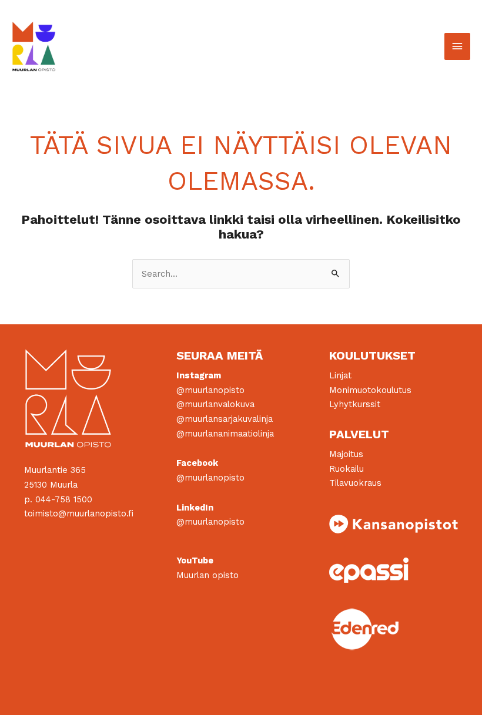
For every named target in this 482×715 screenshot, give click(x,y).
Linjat (340, 375)
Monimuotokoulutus (370, 390)
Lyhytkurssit (354, 404)
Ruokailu (346, 469)
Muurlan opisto (207, 575)
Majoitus (346, 454)
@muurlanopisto (210, 390)
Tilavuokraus (355, 483)
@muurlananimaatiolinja (225, 433)
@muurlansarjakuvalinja (224, 419)
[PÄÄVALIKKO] (457, 46)
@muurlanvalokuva (215, 404)
